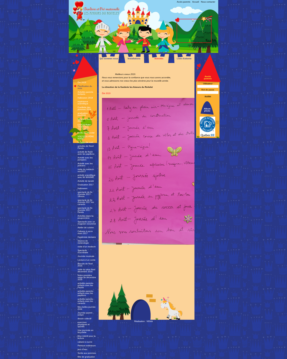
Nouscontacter (208, 2)
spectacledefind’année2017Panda (85, 210)
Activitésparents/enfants (85, 93)
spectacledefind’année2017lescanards (86, 202)
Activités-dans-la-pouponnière (86, 217)
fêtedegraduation (86, 357)
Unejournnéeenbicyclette (85, 331)
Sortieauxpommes (87, 353)
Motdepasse (207, 90)
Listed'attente (184, 58)
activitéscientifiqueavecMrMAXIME (86, 176)
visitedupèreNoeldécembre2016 (86, 270)
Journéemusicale (86, 256)
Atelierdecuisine (86, 227)
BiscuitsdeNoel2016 (85, 264)
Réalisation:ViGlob (143, 321)
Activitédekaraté (86, 181)
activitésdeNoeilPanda (86, 147)
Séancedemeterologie (83, 242)
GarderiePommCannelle (120, 21)
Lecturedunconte (86, 260)
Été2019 (82, 82)
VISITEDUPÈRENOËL (86, 137)
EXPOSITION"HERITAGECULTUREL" (84, 127)
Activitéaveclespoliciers (85, 164)
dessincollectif (84, 318)
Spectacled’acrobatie (83, 251)
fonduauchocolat (86, 133)
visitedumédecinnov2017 (86, 170)
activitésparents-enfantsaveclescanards (86, 301)
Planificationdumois (85, 87)
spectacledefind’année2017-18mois (85, 194)
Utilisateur (208, 84)
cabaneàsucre (85, 342)
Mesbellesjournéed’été (87, 308)
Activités (158, 58)
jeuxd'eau (82, 349)
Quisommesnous (109, 58)
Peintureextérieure (87, 345)
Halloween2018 (85, 98)
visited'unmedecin (87, 246)
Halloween (82, 188)
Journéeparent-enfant (85, 314)
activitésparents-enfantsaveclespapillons (86, 293)
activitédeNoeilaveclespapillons (86, 153)
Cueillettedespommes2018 (84, 108)
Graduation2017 (86, 184)
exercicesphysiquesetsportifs (84, 324)
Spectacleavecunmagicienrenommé (87, 222)
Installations (134, 58)
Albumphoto (207, 109)
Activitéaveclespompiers (85, 158)
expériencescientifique (83, 102)
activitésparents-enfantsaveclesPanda (86, 285)
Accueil (195, 2)
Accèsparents (183, 2)
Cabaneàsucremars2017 (85, 232)
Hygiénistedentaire (87, 237)
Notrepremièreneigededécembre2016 (87, 277)
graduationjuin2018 (83, 114)
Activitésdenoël (85, 142)
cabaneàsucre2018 (85, 120)
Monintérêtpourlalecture (87, 337)
